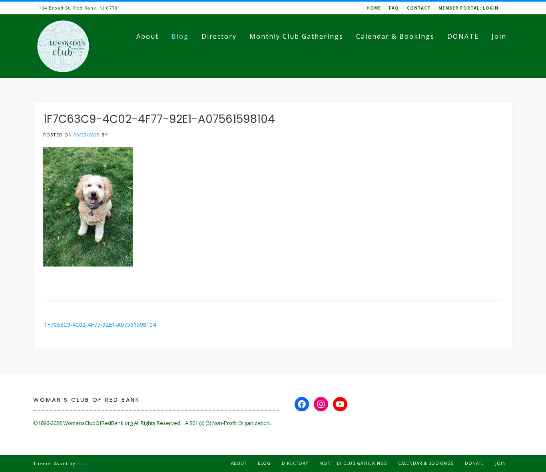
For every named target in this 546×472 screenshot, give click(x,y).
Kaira (83, 463)
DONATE (463, 36)
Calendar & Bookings (395, 36)
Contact (418, 8)
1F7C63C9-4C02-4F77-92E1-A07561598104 (100, 324)
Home (374, 8)
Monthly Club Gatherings (296, 36)
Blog (180, 36)
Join (499, 36)
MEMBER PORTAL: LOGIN (468, 8)
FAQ (394, 8)
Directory (219, 36)
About (147, 36)
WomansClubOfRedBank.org (98, 423)
